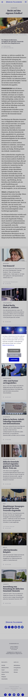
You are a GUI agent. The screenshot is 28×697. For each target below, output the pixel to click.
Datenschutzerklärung (8, 345)
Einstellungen (14, 355)
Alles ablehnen (14, 350)
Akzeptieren (14, 359)
